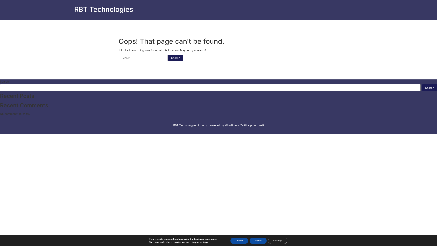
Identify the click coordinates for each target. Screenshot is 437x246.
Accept (239, 240)
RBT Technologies (103, 9)
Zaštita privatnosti (252, 125)
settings (203, 242)
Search (4, 81)
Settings (277, 240)
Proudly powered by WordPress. (219, 125)
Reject (258, 240)
